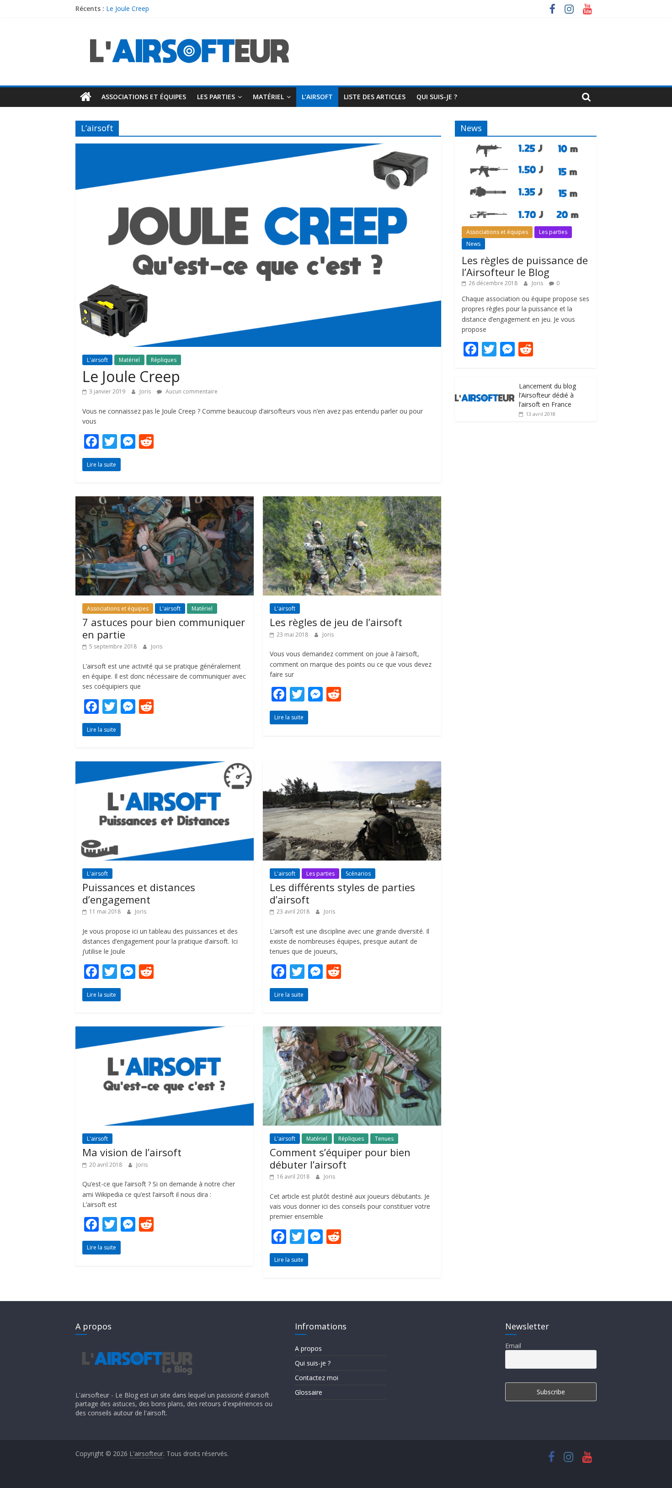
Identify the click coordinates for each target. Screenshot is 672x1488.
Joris (145, 391)
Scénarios (358, 873)
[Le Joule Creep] (258, 149)
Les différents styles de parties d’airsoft (342, 893)
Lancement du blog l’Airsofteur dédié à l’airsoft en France (547, 395)
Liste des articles (374, 96)
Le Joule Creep (127, 8)
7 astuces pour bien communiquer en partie (163, 628)
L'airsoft (97, 360)
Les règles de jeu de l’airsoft (336, 622)
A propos (308, 1348)
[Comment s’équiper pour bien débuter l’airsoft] (352, 1032)
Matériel (268, 96)
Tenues (384, 1139)
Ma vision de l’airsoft (131, 1152)
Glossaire (308, 1392)
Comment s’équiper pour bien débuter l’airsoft (340, 1158)
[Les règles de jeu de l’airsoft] (352, 502)
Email (513, 1345)
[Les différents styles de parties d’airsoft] (352, 767)
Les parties (216, 96)
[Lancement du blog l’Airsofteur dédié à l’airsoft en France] (484, 381)
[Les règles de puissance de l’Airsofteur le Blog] (526, 148)
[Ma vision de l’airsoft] (164, 1032)
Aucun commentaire (191, 391)
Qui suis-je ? (436, 96)
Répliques (163, 360)
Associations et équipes (143, 96)
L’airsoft (317, 96)
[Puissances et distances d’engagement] (164, 767)
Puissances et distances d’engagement (138, 893)
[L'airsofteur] (85, 96)
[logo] (136, 1345)
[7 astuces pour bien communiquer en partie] (164, 502)
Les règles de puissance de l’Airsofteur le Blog (525, 266)
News (473, 244)
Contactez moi (316, 1377)
